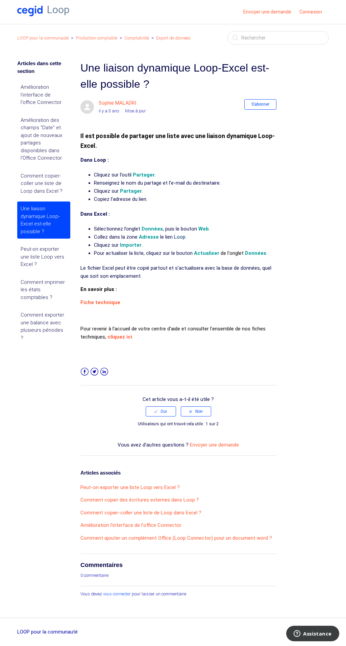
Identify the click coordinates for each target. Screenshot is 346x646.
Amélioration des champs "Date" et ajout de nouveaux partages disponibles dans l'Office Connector (41, 139)
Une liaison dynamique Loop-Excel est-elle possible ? (40, 220)
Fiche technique (100, 302)
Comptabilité (136, 38)
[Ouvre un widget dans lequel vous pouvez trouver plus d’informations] (312, 634)
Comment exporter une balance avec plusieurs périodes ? (42, 326)
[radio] (161, 411)
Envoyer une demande (267, 12)
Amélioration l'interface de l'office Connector (41, 94)
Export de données (173, 38)
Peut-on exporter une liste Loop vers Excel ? (42, 256)
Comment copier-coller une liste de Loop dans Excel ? (42, 183)
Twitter (94, 372)
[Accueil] (43, 14)
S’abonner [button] (260, 104)
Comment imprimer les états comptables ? (43, 289)
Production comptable (97, 38)
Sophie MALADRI (117, 103)
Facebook (84, 372)
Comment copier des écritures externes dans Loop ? (139, 500)
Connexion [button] (310, 12)
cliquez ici (119, 337)
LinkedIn (104, 372)
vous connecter (117, 593)
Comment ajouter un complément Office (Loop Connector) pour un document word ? (176, 538)
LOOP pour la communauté (43, 38)
